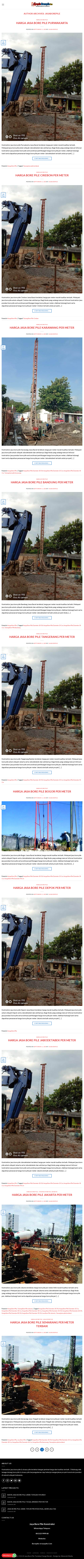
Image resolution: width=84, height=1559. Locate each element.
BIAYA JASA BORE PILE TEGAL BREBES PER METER (27, 1502)
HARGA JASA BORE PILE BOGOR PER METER (42, 791)
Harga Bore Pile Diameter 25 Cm (53, 471)
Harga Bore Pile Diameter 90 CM (32, 1313)
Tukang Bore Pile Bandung (12, 627)
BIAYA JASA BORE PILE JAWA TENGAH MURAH (26, 1495)
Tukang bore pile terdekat (31, 166)
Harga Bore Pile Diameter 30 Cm (11, 1311)
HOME (29, 1553)
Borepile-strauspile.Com (42, 1544)
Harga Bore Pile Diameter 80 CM (11, 1313)
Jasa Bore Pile (48, 1319)
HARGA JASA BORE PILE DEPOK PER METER (42, 887)
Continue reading (42, 158)
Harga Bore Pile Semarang (40, 1442)
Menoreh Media (67, 1556)
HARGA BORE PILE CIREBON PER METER (42, 175)
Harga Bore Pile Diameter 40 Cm (14, 878)
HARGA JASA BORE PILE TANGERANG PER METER (42, 636)
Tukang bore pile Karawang (12, 473)
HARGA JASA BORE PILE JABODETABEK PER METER (42, 1040)
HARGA (42, 1553)
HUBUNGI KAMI (52, 1553)
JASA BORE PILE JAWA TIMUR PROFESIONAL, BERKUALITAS (31, 1509)
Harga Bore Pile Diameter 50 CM (52, 1311)
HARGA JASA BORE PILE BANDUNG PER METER (42, 482)
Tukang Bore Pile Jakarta (48, 1191)
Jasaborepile (52, 13)
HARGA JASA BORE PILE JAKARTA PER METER (42, 1194)
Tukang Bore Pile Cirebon (30, 318)
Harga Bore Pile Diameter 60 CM (72, 1311)
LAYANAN (36, 1553)
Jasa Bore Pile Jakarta (48, 1313)
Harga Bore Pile (42, 19)
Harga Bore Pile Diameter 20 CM (33, 471)
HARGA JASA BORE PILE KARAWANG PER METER (42, 327)
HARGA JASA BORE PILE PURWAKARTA (42, 23)
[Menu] (3, 4)
